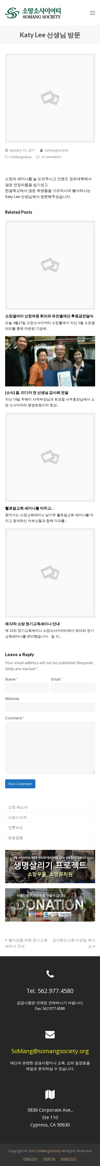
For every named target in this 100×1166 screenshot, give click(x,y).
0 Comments (51, 156)
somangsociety (56, 150)
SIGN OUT (69, 1158)
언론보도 (15, 827)
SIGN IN (49, 1158)
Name (11, 679)
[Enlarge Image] (50, 98)
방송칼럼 (15, 837)
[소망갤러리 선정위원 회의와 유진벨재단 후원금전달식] (50, 265)
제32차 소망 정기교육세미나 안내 (32, 623)
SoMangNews (21, 156)
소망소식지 (17, 817)
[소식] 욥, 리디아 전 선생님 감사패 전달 (36, 392)
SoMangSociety (49, 1150)
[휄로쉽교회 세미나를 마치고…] (50, 457)
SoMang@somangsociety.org (50, 1051)
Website (12, 698)
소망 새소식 (18, 807)
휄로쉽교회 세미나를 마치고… (29, 508)
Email (57, 679)
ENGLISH (30, 1158)
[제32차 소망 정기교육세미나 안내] (50, 573)
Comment (14, 718)
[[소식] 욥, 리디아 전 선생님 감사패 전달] (50, 361)
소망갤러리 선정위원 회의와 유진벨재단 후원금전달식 (49, 316)
